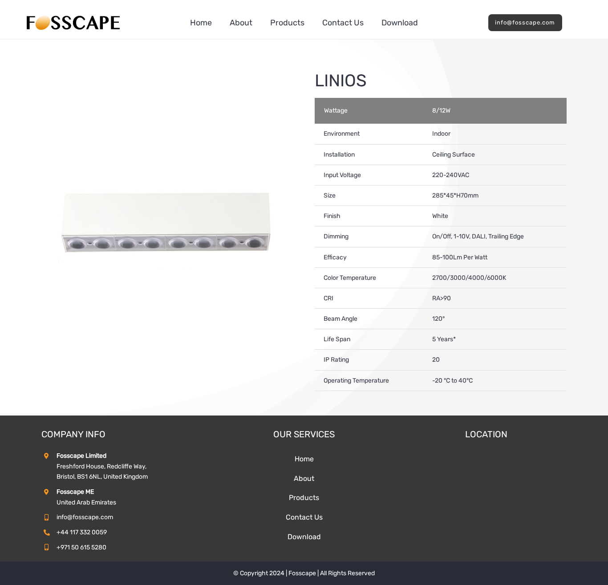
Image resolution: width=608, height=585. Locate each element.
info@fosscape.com (85, 517)
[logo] (73, 18)
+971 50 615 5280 (81, 547)
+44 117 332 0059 (82, 532)
